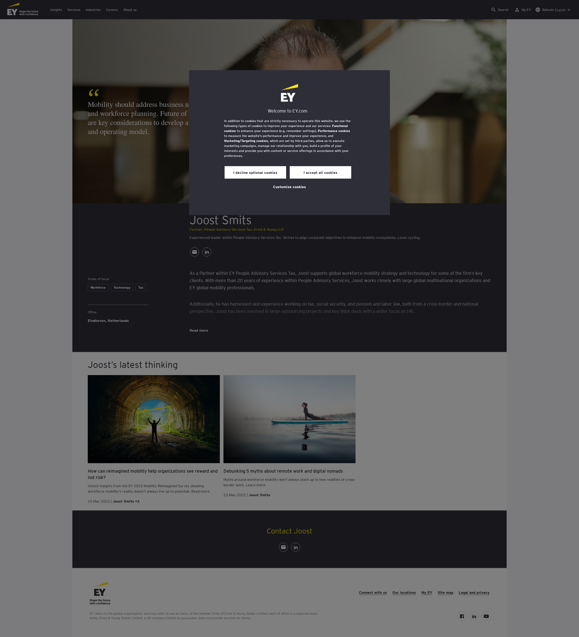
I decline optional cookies (255, 172)
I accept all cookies (320, 172)
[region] (289, 142)
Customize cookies (289, 186)
